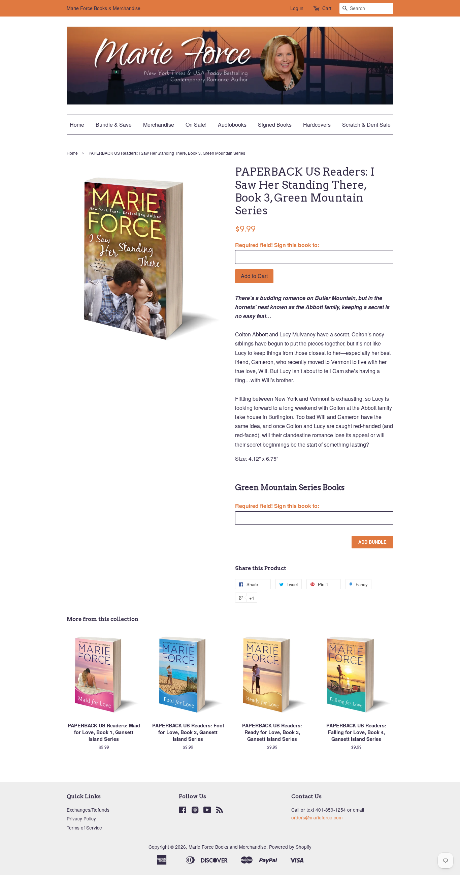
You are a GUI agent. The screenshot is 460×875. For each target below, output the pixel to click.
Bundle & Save (114, 124)
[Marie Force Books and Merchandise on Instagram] (195, 811)
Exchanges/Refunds (88, 809)
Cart (326, 8)
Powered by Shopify (290, 846)
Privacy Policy (81, 818)
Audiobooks (232, 124)
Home (77, 124)
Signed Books (275, 124)
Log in (296, 8)
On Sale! (196, 124)
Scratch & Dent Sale (366, 124)
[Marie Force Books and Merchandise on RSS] (219, 811)
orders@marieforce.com (316, 817)
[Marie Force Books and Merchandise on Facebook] (183, 811)
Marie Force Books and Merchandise (227, 846)
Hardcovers (317, 124)
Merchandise (158, 124)
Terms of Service (84, 827)
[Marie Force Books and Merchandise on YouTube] (207, 811)
